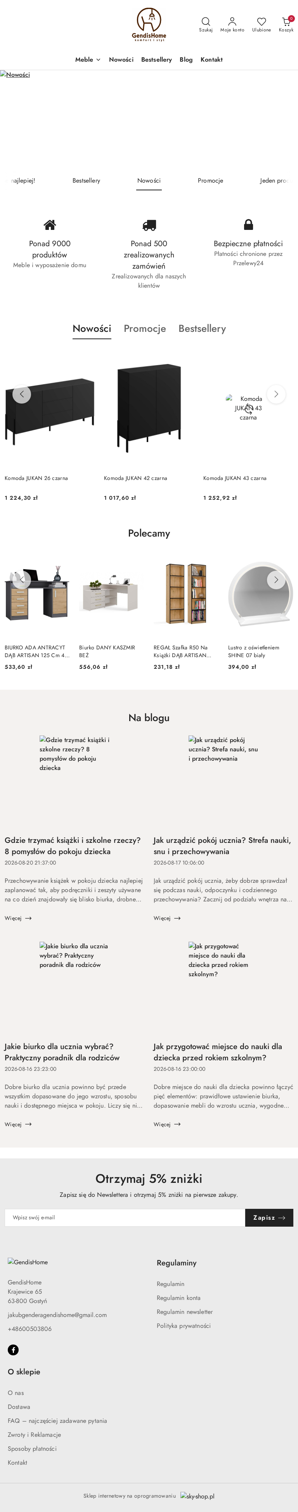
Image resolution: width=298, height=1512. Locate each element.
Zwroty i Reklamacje (34, 1434)
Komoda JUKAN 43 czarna (135, 478)
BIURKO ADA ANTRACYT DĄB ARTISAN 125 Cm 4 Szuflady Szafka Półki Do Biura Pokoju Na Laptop (35, 651)
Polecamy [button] (149, 533)
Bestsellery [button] (202, 328)
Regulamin (170, 1283)
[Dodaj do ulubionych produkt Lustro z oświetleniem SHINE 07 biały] (284, 560)
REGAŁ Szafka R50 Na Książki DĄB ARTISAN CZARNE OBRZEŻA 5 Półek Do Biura (181, 651)
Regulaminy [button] (176, 1263)
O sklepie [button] (24, 1371)
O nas (16, 1392)
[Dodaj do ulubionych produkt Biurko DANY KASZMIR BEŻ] (135, 560)
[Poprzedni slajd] (17, 120)
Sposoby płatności (32, 1448)
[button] (88, 60)
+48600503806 (30, 1328)
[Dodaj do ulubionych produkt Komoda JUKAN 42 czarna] (86, 357)
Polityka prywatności (184, 1325)
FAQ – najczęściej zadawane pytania (57, 1420)
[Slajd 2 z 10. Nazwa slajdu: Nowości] (149, 120)
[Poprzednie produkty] (22, 394)
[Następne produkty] (276, 394)
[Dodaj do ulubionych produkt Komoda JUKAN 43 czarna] (185, 357)
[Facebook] (13, 1350)
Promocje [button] (145, 328)
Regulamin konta (179, 1297)
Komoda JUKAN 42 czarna (36, 478)
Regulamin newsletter (185, 1311)
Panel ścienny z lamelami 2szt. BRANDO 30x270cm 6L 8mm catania (248, 482)
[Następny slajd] (281, 120)
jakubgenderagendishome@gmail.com (57, 1314)
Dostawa (19, 1406)
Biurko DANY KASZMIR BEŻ (107, 651)
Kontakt (17, 1462)
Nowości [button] (92, 328)
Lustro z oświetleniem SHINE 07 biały (253, 651)
